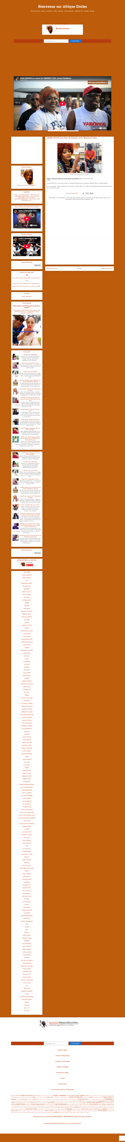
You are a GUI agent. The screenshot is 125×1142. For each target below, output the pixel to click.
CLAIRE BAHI (26, 633)
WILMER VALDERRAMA (26, 996)
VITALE (27, 994)
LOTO (26, 846)
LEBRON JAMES (26, 826)
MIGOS (27, 871)
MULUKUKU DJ (27, 885)
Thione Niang (26, 982)
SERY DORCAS (27, 946)
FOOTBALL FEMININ (27, 703)
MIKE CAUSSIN (27, 874)
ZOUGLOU (27, 1005)
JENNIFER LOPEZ (27, 745)
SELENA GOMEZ (26, 943)
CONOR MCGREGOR (27, 642)
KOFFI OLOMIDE (27, 793)
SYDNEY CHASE (26, 952)
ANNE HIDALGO (26, 577)
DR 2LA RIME (27, 672)
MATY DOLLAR (27, 865)
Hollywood (27, 731)
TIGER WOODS (27, 963)
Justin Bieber (26, 765)
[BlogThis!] (88, 193)
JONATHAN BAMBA (26, 753)
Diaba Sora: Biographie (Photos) (30, 363)
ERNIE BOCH (26, 686)
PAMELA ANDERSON (27, 915)
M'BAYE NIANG (27, 851)
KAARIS (27, 767)
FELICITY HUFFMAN (27, 698)
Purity (26, 924)
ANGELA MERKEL (27, 575)
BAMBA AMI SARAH (26, 583)
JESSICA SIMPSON (27, 748)
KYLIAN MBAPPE (26, 801)
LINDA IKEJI (27, 837)
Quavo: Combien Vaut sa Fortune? (30, 505)
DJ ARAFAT (27, 656)
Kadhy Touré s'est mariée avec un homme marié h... (27, 283)
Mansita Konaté (63, 1084)
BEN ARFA (27, 589)
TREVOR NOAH (26, 977)
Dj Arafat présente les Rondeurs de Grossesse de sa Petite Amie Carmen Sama (30, 399)
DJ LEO (27, 658)
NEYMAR (26, 899)
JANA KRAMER (27, 739)
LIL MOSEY (27, 829)
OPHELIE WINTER (27, 910)
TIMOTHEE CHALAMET (26, 966)
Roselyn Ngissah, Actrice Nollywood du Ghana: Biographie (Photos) (30, 380)
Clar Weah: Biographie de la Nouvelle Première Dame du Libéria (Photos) (30, 514)
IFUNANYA (27, 734)
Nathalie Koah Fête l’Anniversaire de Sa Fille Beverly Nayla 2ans (30, 536)
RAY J (26, 929)
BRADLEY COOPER (26, 611)
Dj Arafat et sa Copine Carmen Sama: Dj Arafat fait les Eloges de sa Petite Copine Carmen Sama (30, 525)
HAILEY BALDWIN (27, 723)
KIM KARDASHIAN (27, 790)
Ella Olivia (26, 692)
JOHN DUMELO (26, 751)
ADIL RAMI (27, 572)
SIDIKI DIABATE (26, 949)
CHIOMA (26, 628)
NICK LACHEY (27, 901)
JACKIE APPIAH (27, 737)
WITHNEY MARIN (27, 999)
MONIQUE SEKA (26, 879)
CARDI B (26, 622)
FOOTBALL (27, 700)
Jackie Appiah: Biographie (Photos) (30, 419)
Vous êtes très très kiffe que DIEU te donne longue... (27, 278)
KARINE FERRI (27, 779)
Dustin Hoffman (27, 675)
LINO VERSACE (26, 840)
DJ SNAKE (27, 664)
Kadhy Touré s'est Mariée (30, 371)
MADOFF (26, 857)
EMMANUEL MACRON (27, 684)
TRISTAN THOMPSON (27, 980)
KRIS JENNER (27, 798)
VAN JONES (27, 988)
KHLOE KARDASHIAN (27, 787)
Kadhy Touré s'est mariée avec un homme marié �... (26, 286)
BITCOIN (26, 597)
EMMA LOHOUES (27, 681)
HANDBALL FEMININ (26, 726)
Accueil (79, 268)
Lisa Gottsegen (27, 848)
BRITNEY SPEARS (27, 617)
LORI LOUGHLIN (26, 843)
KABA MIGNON (27, 770)
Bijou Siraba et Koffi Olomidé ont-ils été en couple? (26, 306)
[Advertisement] (62, 59)
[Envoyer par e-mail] (86, 193)
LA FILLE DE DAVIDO (27, 809)
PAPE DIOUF (26, 918)
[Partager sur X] (89, 193)
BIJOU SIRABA (27, 594)
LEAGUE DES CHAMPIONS (26, 823)
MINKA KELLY (27, 876)
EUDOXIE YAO (27, 689)
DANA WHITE (26, 645)
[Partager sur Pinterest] (92, 193)
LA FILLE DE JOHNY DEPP (26, 812)
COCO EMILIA (27, 636)
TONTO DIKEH (27, 968)
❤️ (27, 275)
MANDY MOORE (26, 860)
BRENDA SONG (27, 614)
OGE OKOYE (26, 907)
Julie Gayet (27, 762)
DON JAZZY (26, 670)
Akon (26, 580)
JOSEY (27, 756)
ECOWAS (26, 678)
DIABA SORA (26, 653)
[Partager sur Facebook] (91, 193)
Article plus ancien (106, 268)
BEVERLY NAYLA (26, 591)
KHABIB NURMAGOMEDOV (26, 784)
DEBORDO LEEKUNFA (27, 650)
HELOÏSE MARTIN (27, 728)
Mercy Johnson (27, 890)
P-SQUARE (27, 913)
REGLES (26, 932)
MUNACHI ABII (27, 887)
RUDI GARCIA (27, 935)
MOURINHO (26, 882)
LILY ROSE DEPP (27, 832)
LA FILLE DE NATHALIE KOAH (27, 815)
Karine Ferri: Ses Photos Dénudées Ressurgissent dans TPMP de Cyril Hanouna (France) (30, 438)
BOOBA (27, 603)
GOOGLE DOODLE (27, 717)
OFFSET (26, 904)
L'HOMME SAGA (26, 806)
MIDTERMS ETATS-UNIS (27, 868)
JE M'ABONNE (75, 41)
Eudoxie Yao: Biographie (30, 354)
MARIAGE (27, 862)
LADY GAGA (26, 820)
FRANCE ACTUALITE (27, 706)
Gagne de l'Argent (27, 720)
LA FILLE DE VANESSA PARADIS (27, 818)
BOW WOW (27, 608)
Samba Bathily (27, 954)
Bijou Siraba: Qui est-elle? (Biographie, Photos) (30, 389)
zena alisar (27, 1010)
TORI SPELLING (26, 971)
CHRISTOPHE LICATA (27, 631)
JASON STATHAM (27, 742)
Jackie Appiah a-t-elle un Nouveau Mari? (30, 410)
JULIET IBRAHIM (26, 759)
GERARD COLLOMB (26, 712)
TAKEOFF (27, 957)
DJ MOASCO (26, 661)
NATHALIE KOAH (26, 896)
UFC (27, 985)
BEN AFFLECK (27, 586)
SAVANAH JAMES (27, 938)
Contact (63, 1078)
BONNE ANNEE (27, 600)
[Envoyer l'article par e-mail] (83, 193)
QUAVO (27, 927)
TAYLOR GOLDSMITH (27, 960)
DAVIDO (27, 647)
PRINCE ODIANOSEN (27, 921)
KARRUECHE (26, 781)
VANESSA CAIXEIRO (26, 991)
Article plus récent (52, 268)
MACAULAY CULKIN (26, 854)
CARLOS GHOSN (27, 625)
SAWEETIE (27, 941)
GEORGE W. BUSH (27, 709)
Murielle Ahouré (27, 893)
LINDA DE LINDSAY (27, 834)
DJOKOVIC (27, 667)
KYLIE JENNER (27, 804)
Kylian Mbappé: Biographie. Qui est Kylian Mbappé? (30, 429)
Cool (27, 280)
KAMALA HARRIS (27, 776)
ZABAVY (27, 1002)
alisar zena (27, 1008)
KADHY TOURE (27, 773)
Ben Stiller (27, 619)
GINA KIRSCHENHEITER (27, 714)
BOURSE (26, 605)
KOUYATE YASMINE (26, 795)
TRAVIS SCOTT (27, 974)
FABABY (27, 695)
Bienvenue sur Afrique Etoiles (62, 6)
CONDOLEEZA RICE (26, 639)
